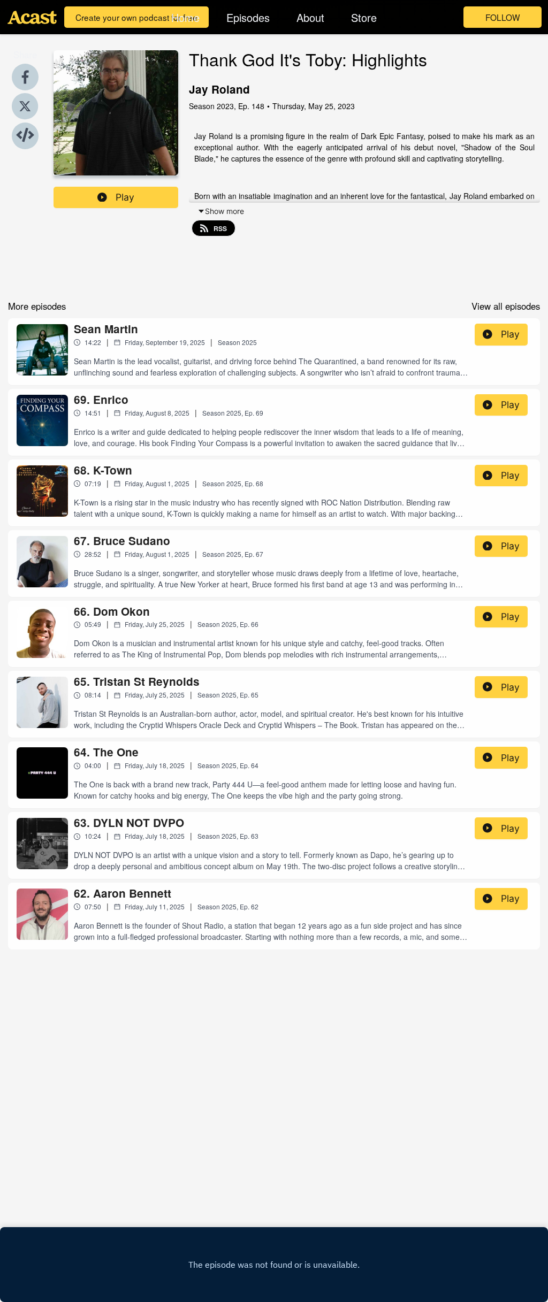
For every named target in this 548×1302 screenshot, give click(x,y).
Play (125, 197)
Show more (224, 211)
